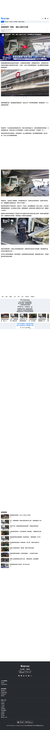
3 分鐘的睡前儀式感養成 (25, 304)
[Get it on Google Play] (29, 722)
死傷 (18, 296)
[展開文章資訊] (48, 30)
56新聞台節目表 (4, 684)
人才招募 (2, 705)
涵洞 (15, 296)
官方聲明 (2, 715)
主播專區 (2, 707)
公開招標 (2, 712)
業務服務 (2, 713)
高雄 (6, 296)
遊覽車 (10, 296)
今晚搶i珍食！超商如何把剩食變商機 (25, 310)
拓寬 (22, 296)
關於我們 (2, 682)
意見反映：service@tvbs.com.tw (25, 671)
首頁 (1, 24)
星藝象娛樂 (3, 708)
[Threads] (24, 676)
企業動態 (2, 703)
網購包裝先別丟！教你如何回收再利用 (25, 311)
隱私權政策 (3, 690)
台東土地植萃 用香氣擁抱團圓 (25, 302)
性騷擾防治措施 (4, 692)
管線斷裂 (32, 296)
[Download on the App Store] (21, 722)
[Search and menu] (48, 18)
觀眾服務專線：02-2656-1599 (25, 672)
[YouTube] (28, 676)
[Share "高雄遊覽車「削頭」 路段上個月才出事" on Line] (45, 18)
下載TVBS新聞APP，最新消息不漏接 (25, 323)
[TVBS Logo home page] (5, 18)
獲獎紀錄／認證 (4, 717)
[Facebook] (19, 676)
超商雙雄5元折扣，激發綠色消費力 (25, 308)
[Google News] (31, 676)
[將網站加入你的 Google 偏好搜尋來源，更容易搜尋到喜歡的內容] (25, 327)
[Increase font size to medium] (43, 18)
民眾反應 (27, 296)
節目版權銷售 (3, 710)
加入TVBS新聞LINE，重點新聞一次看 (25, 325)
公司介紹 (2, 702)
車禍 (2, 296)
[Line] (21, 676)
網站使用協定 (3, 694)
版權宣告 (2, 695)
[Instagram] (26, 676)
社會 (4, 24)
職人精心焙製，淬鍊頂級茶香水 (25, 303)
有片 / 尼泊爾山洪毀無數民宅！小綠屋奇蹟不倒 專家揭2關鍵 (16, 21)
